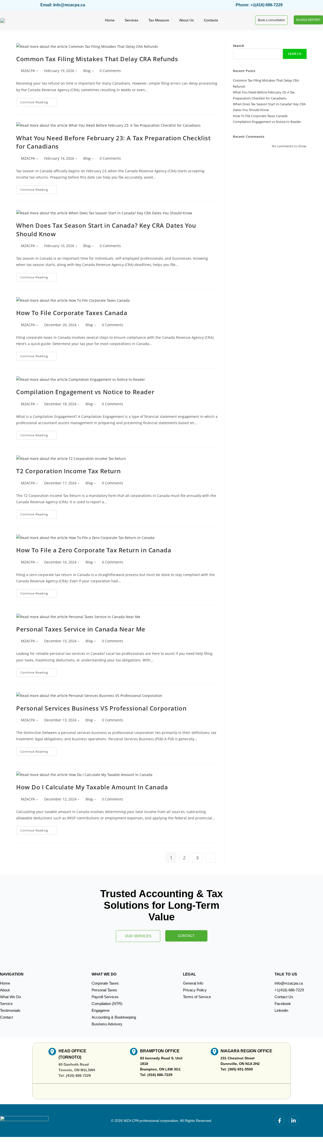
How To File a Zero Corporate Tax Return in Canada (93, 550)
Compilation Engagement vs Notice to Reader (85, 392)
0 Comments (110, 70)
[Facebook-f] (280, 1121)
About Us (186, 20)
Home (110, 20)
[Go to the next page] (210, 858)
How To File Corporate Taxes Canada (71, 313)
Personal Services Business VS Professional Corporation (101, 708)
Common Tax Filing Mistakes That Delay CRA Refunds (97, 59)
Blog (87, 70)
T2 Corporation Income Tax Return (68, 471)
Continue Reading (38, 101)
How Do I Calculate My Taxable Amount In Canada (92, 787)
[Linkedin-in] (293, 1121)
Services (131, 20)
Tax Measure (158, 20)
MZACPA (28, 70)
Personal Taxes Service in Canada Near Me (80, 629)
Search (238, 45)
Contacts (211, 20)
